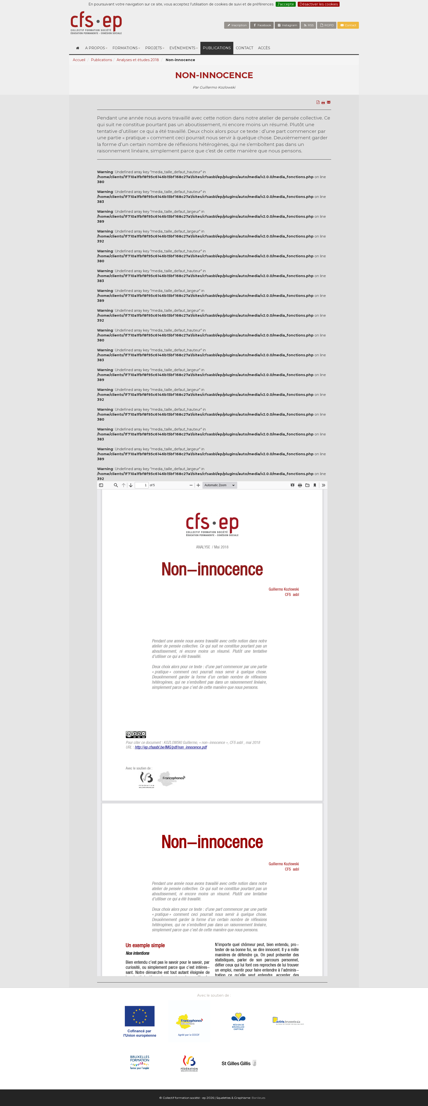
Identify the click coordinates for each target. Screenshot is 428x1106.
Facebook (264, 25)
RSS (310, 25)
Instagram (289, 25)
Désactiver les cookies (318, 4)
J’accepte (285, 4)
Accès (264, 48)
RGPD (329, 25)
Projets (153, 48)
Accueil (79, 60)
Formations (125, 48)
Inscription (239, 25)
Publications (217, 48)
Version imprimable (323, 113)
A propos (95, 48)
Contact (350, 25)
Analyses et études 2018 (138, 60)
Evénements (182, 48)
